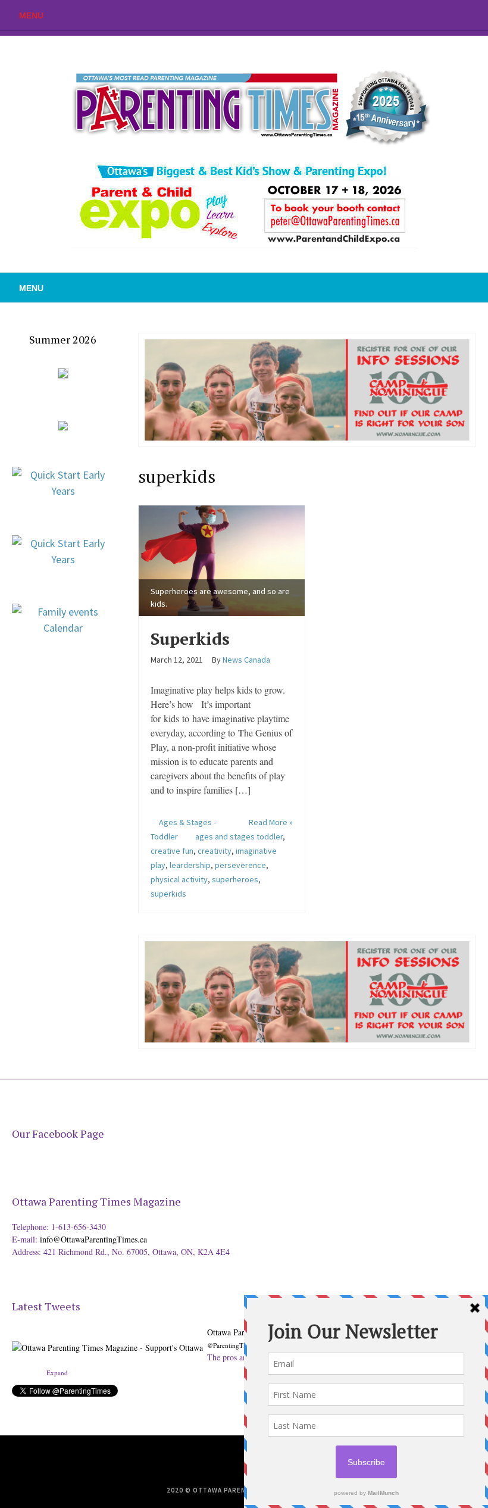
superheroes (235, 879)
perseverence (240, 865)
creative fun (172, 850)
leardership (190, 865)
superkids (168, 893)
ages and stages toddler (239, 836)
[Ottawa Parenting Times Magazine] (244, 104)
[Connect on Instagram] (479, 15)
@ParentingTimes (231, 1345)
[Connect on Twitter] (443, 15)
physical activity (179, 879)
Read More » (271, 822)
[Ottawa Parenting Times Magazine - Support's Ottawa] (107, 1338)
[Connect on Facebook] (461, 15)
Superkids (190, 638)
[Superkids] (222, 558)
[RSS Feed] (425, 15)
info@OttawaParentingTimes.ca (93, 1239)
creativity (215, 850)
